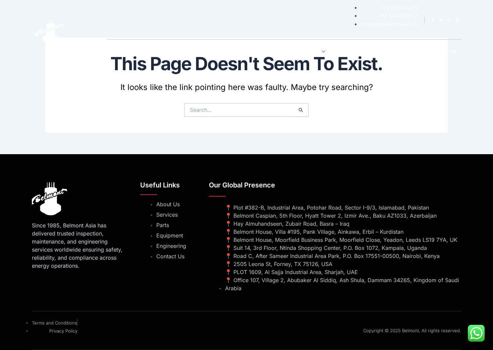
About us (280, 51)
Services (310, 51)
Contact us (443, 51)
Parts (415, 51)
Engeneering (351, 51)
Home (253, 51)
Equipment (387, 51)
